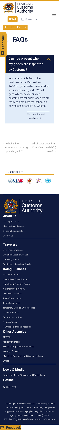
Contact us (31, 19)
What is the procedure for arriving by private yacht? (15, 147)
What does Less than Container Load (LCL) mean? (44, 147)
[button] (54, 15)
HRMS (12, 19)
